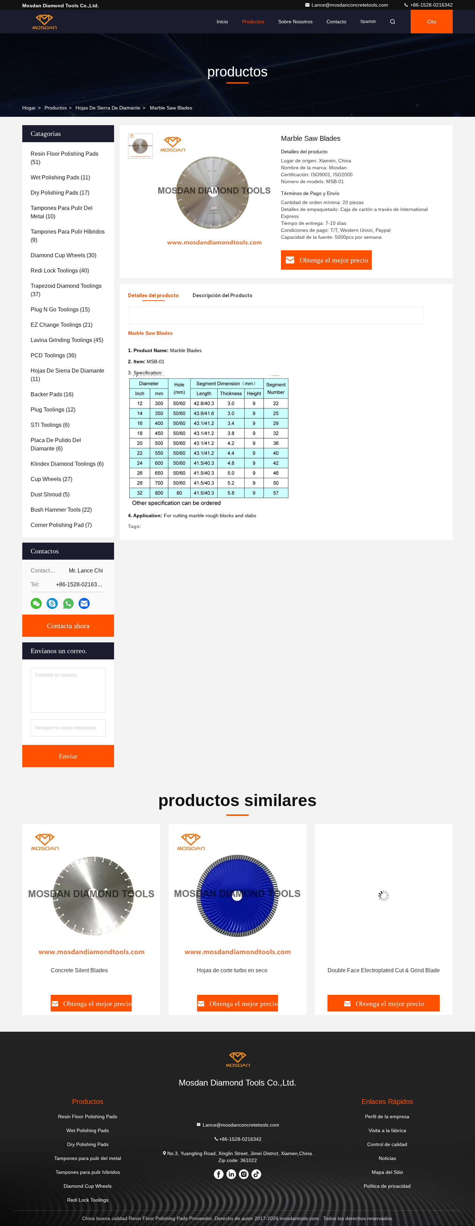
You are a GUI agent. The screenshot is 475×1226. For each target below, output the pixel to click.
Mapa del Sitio (387, 1172)
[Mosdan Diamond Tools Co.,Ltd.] (44, 21)
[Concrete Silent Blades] (91, 896)
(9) (68, 236)
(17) (60, 193)
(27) (51, 479)
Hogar (29, 108)
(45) (67, 340)
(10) (61, 212)
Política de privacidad (387, 1186)
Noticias (387, 1158)
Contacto (336, 21)
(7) (61, 525)
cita (431, 21)
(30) (63, 255)
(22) (61, 510)
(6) (50, 425)
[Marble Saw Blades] (214, 191)
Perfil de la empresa (387, 1116)
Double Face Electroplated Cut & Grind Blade (384, 970)
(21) (61, 325)
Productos (253, 21)
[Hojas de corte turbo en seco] (237, 896)
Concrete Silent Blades (79, 970)
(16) (52, 394)
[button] (34, 912)
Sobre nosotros (295, 21)
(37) (66, 290)
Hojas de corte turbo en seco (232, 970)
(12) (53, 410)
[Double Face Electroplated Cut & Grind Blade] (383, 896)
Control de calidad (387, 1144)
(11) (60, 177)
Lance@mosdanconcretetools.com (350, 5)
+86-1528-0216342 (431, 5)
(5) (50, 494)
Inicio (222, 21)
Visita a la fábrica (387, 1130)
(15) (60, 309)
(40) (60, 271)
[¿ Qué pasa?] (52, 603)
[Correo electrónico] (84, 603)
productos (56, 108)
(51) (64, 158)
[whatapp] (68, 603)
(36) (53, 355)
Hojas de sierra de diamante (107, 108)
